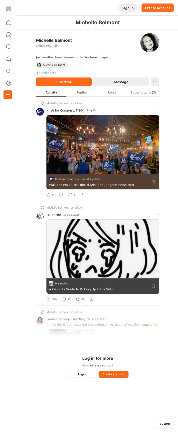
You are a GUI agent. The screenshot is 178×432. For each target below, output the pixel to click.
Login (82, 374)
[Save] (153, 181)
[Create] (7, 94)
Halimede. (54, 214)
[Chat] (8, 47)
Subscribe (64, 82)
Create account (157, 8)
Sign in (128, 8)
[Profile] (8, 83)
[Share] (82, 194)
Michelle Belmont (57, 103)
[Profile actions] (155, 81)
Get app (163, 423)
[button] (8, 22)
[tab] (51, 92)
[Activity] (8, 59)
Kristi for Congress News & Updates (78, 179)
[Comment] (60, 194)
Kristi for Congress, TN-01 (65, 110)
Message (121, 82)
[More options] (157, 110)
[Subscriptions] (8, 35)
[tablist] (97, 92)
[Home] (8, 8)
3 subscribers (46, 73)
